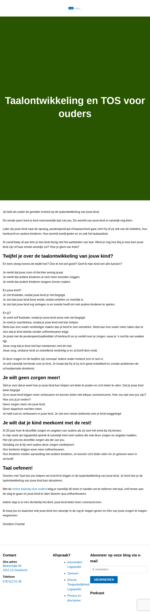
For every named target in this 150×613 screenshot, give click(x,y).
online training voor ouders (29, 489)
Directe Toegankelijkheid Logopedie (78, 584)
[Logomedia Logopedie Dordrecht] (75, 8)
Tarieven (72, 573)
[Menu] (5, 8)
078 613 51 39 (12, 581)
